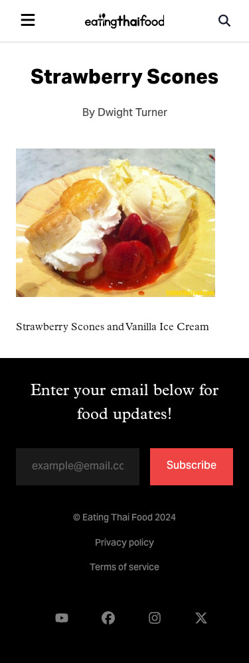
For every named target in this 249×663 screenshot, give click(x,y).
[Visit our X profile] (201, 618)
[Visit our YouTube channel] (62, 618)
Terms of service (124, 568)
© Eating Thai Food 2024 (124, 518)
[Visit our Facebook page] (108, 618)
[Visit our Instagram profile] (154, 618)
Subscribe (191, 466)
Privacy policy (124, 544)
